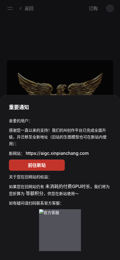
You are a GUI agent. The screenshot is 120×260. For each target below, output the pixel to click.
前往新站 (37, 165)
